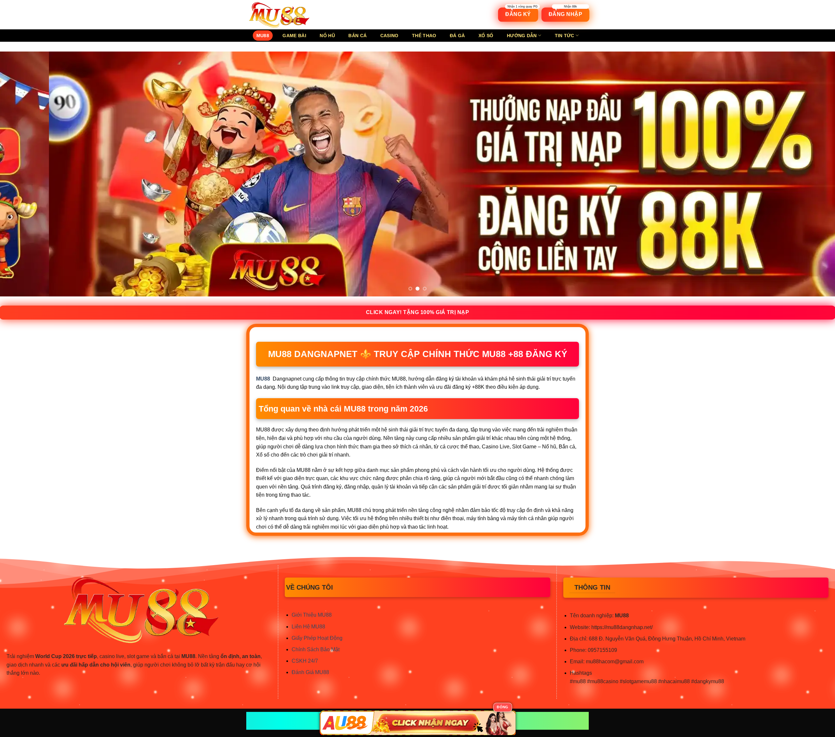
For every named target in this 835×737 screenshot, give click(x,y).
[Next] (810, 173)
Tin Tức (564, 35)
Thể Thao (424, 35)
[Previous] (25, 173)
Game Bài (294, 35)
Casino (389, 35)
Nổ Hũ (327, 35)
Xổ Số (485, 35)
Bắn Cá (357, 35)
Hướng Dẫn (522, 35)
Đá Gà (457, 35)
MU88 (262, 35)
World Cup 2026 (55, 656)
